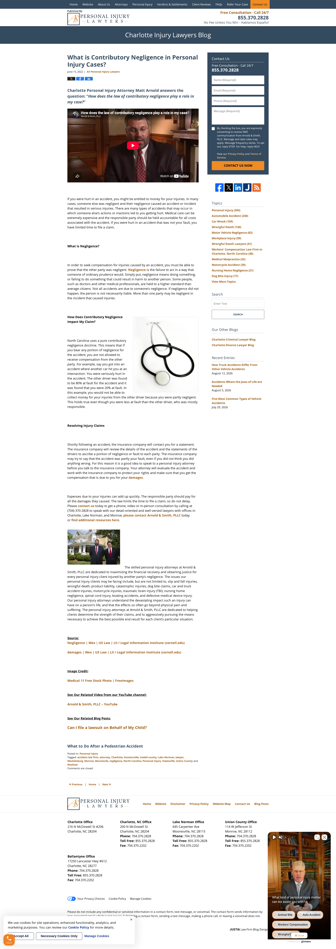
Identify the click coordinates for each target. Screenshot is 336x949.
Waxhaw (72, 764)
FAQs (219, 4)
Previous (75, 784)
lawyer (180, 757)
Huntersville (131, 757)
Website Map (222, 804)
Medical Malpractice (228, 259)
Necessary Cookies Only (59, 936)
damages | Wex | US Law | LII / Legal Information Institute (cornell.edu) (124, 652)
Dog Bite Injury (225, 276)
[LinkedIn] (238, 187)
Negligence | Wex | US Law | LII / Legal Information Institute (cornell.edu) (126, 643)
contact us (86, 506)
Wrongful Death (226, 227)
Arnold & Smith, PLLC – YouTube (92, 704)
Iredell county (148, 757)
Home (74, 4)
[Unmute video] (274, 837)
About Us (104, 4)
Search (238, 314)
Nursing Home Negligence (232, 270)
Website (87, 4)
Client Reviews (201, 4)
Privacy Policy (236, 153)
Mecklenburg (75, 761)
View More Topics (224, 282)
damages (136, 477)
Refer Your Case (237, 4)
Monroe (89, 761)
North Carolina (132, 761)
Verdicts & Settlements (172, 4)
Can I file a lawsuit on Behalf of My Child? (107, 727)
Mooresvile (101, 761)
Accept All (21, 936)
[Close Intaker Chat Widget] (324, 837)
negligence (116, 761)
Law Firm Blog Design (249, 929)
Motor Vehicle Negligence (232, 233)
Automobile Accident (230, 216)
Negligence (137, 270)
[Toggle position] (317, 837)
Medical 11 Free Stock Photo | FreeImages (100, 680)
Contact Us (260, 4)
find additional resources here (95, 520)
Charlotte (117, 757)
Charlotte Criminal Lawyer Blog (233, 339)
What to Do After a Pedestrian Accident (105, 746)
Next (106, 784)
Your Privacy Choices (91, 899)
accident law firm (87, 757)
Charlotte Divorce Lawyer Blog (233, 345)
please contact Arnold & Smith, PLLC (152, 515)
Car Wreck (222, 221)
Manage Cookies (140, 899)
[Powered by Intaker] (306, 942)
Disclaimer (177, 804)
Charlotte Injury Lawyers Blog (98, 17)
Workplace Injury (226, 238)
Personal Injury (142, 4)
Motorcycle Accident (229, 265)
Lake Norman (166, 757)
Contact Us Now (238, 165)
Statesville (168, 761)
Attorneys (121, 4)
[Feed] (256, 187)
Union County (184, 761)
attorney (105, 757)
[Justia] (247, 187)
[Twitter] (229, 187)
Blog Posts (261, 804)
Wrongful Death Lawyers (232, 244)
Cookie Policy (117, 899)
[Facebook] (219, 187)
